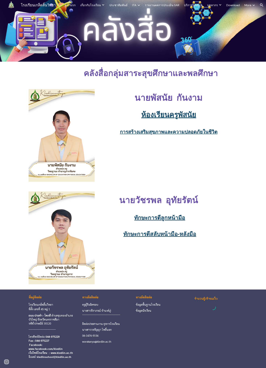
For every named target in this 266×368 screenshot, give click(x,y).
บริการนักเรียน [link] (193, 5)
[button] (261, 5)
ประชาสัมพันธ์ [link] (118, 5)
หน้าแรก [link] (70, 5)
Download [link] (233, 5)
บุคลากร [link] (212, 5)
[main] (150, 73)
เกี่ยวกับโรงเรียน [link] (90, 5)
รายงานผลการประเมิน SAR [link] (162, 5)
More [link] (247, 5)
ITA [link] (134, 5)
